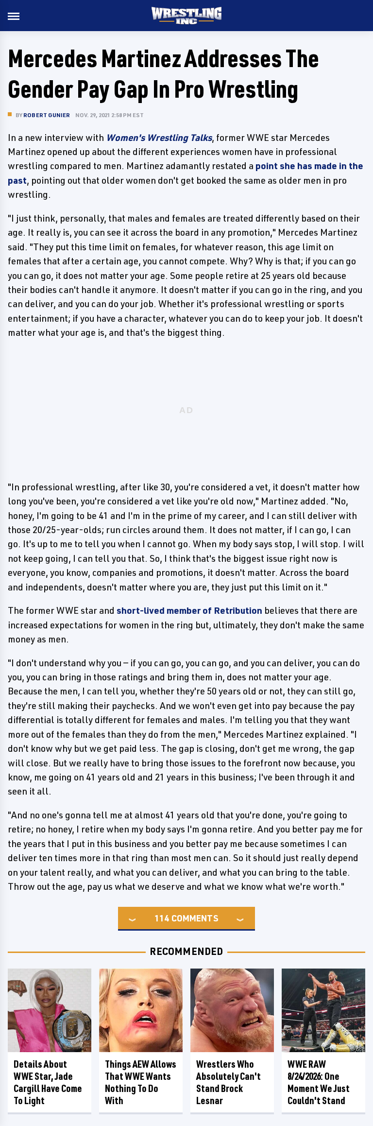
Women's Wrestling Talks (159, 137)
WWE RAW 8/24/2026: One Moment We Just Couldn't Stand (319, 1082)
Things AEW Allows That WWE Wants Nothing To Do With (140, 1082)
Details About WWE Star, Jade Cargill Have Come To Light (48, 1082)
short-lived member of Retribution (189, 610)
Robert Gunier (46, 115)
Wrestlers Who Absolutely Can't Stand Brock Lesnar (228, 1082)
